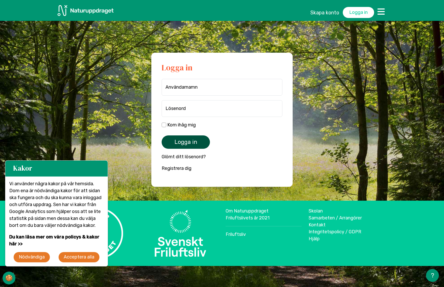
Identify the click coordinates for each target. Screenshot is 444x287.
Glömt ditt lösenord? (184, 157)
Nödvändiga (32, 257)
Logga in (358, 12)
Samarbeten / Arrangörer (335, 218)
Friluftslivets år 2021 (248, 218)
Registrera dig (176, 168)
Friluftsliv (236, 234)
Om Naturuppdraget (247, 211)
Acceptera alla (79, 257)
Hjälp (314, 239)
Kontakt (317, 225)
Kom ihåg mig (181, 125)
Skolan (316, 211)
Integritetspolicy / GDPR (335, 232)
